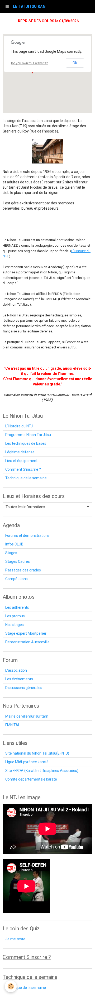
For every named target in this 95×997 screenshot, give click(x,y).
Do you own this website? (29, 63)
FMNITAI (12, 725)
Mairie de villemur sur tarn (26, 716)
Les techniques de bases (25, 443)
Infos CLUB (14, 544)
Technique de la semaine (26, 478)
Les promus (15, 616)
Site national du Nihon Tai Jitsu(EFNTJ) (37, 753)
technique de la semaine (25, 987)
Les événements (19, 679)
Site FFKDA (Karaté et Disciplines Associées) (41, 770)
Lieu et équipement (21, 461)
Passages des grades (23, 570)
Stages (11, 553)
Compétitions (16, 579)
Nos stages (14, 625)
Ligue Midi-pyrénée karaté (27, 762)
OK (75, 63)
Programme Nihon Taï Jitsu (28, 435)
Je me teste (15, 939)
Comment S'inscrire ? (23, 469)
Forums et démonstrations (27, 535)
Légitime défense (20, 452)
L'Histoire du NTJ (19, 426)
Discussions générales (23, 688)
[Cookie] (11, 986)
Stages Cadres (17, 561)
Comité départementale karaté (31, 779)
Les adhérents (17, 607)
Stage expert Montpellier (25, 633)
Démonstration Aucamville (27, 642)
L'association (16, 670)
